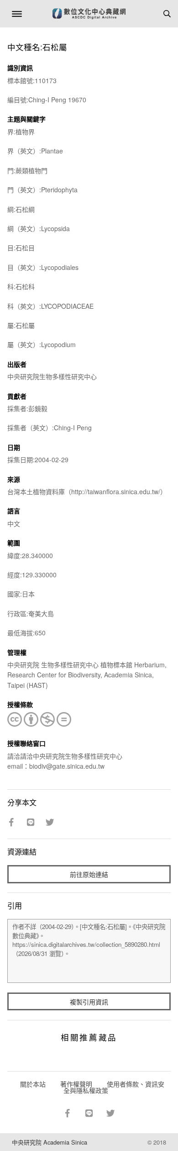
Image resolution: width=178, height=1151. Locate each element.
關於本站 (33, 1083)
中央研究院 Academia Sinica (49, 1142)
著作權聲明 (76, 1083)
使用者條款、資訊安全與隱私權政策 (113, 1087)
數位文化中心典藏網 (89, 13)
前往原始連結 (89, 874)
